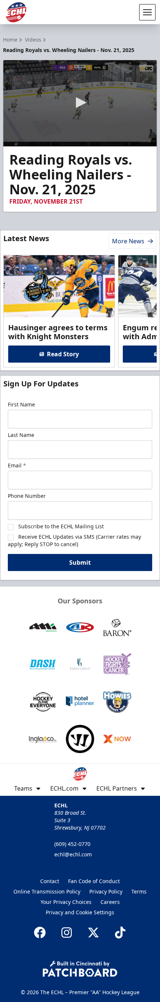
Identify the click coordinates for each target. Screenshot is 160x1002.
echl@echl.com (73, 854)
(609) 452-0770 (72, 843)
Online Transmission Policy (46, 891)
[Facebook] (39, 932)
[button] (80, 102)
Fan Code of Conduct (94, 881)
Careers (110, 901)
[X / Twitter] (93, 932)
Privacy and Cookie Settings (80, 912)
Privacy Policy (105, 891)
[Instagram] (66, 932)
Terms (139, 891)
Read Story (63, 354)
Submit (80, 562)
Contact (49, 881)
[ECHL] (16, 12)
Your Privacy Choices (66, 901)
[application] (80, 103)
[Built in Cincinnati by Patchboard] (80, 969)
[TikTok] (120, 932)
